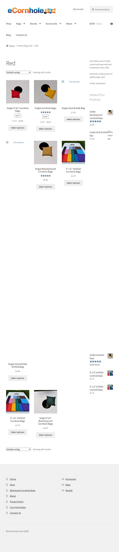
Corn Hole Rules (18, 507)
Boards (33, 23)
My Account (78, 9)
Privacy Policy (17, 501)
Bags (18, 23)
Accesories (71, 479)
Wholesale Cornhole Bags (22, 490)
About (69, 23)
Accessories (51, 23)
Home (12, 45)
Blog (8, 34)
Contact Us (21, 34)
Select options (17, 127)
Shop (8, 23)
